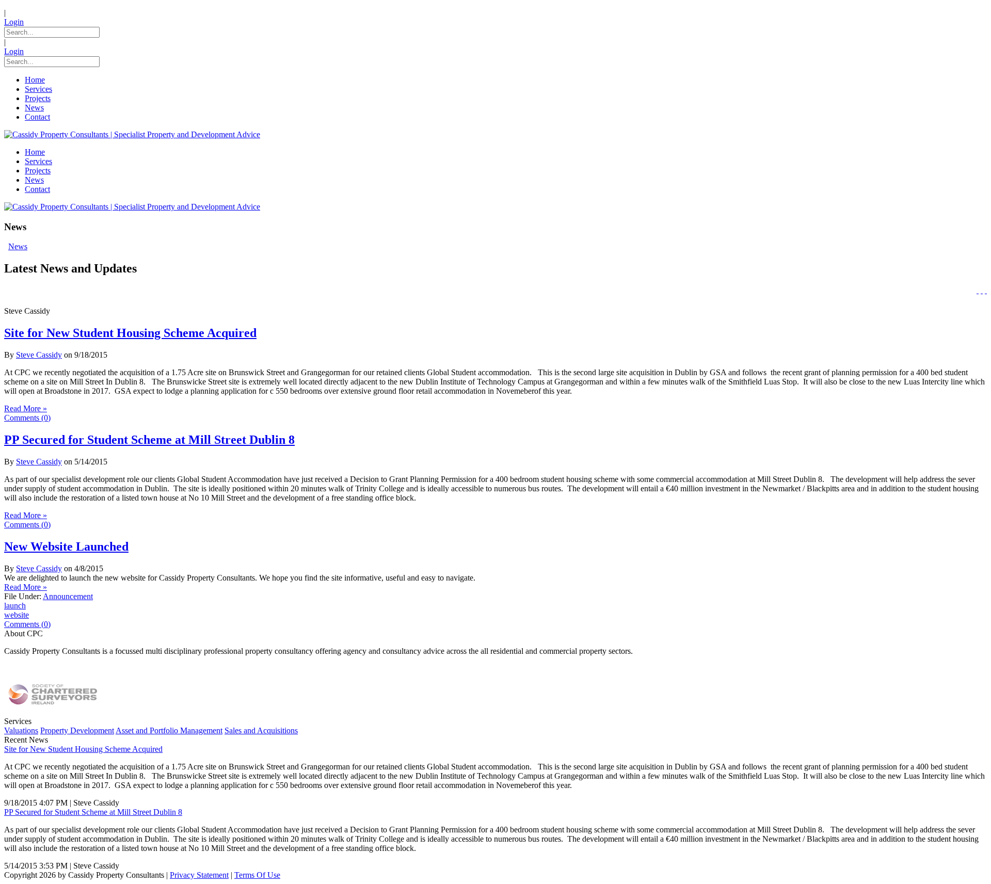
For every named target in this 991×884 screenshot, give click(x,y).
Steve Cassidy (39, 354)
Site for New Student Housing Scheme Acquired (130, 333)
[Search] (986, 290)
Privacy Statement (199, 875)
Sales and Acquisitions (261, 730)
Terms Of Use (257, 875)
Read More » (25, 408)
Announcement (68, 596)
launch (15, 605)
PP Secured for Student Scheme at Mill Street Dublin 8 (149, 439)
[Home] (978, 290)
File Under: (22, 596)
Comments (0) (27, 417)
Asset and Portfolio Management (169, 730)
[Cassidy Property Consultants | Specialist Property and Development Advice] (132, 134)
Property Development (77, 730)
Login (14, 22)
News (17, 246)
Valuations (21, 730)
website (16, 614)
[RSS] (982, 290)
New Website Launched (66, 546)
